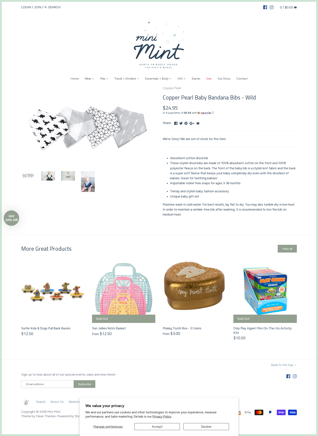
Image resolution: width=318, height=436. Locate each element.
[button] (230, 113)
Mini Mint (53, 412)
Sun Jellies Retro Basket (109, 328)
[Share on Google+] (192, 122)
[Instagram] (271, 6)
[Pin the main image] (186, 122)
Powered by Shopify (71, 416)
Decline (206, 426)
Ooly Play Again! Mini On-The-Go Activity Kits (262, 330)
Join (37, 7)
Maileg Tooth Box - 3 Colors (182, 328)
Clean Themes (46, 416)
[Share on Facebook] (175, 122)
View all (287, 249)
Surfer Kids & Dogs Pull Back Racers (45, 328)
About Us (57, 402)
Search (41, 402)
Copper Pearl (172, 88)
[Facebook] (265, 6)
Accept (157, 426)
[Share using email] (197, 122)
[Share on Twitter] (181, 122)
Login (26, 7)
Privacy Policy (162, 416)
